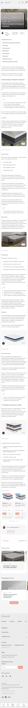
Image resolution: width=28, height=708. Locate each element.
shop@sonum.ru (5, 647)
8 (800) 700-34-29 (6, 645)
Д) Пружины (5, 56)
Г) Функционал (5, 53)
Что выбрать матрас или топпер (10, 61)
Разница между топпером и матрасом (11, 42)
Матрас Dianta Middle (20, 505)
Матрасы (3, 621)
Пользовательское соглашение (7, 690)
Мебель (20, 621)
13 (7, 506)
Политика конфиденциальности (7, 693)
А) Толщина (5, 45)
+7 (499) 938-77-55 (19, 645)
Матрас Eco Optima (6, 505)
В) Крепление (5, 50)
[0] (26, 2)
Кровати (12, 621)
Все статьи (6, 540)
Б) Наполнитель (6, 48)
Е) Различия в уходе (6, 58)
